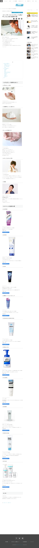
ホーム (0, 8)
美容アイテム (20, 12)
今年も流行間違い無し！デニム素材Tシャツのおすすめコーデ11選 (34, 32)
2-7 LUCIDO (5, 74)
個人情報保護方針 (25, 541)
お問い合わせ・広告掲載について (15, 541)
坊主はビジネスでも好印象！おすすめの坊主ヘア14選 (34, 21)
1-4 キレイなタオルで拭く (6, 66)
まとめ (4, 77)
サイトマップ (32, 541)
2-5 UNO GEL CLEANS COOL (7, 72)
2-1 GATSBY (5, 69)
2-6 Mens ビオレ (5, 73)
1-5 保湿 (5, 67)
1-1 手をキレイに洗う (6, 64)
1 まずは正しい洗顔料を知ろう (6, 63)
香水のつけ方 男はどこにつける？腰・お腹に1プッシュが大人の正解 (34, 51)
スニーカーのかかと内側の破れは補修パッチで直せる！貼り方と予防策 (34, 48)
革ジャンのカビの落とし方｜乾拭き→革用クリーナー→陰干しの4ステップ (34, 58)
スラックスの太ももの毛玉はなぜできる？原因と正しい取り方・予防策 (34, 54)
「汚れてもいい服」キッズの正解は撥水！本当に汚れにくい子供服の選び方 (34, 45)
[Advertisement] (12, 54)
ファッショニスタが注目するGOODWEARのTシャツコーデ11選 (34, 37)
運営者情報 (6, 541)
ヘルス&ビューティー (15, 12)
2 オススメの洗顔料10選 (5, 68)
